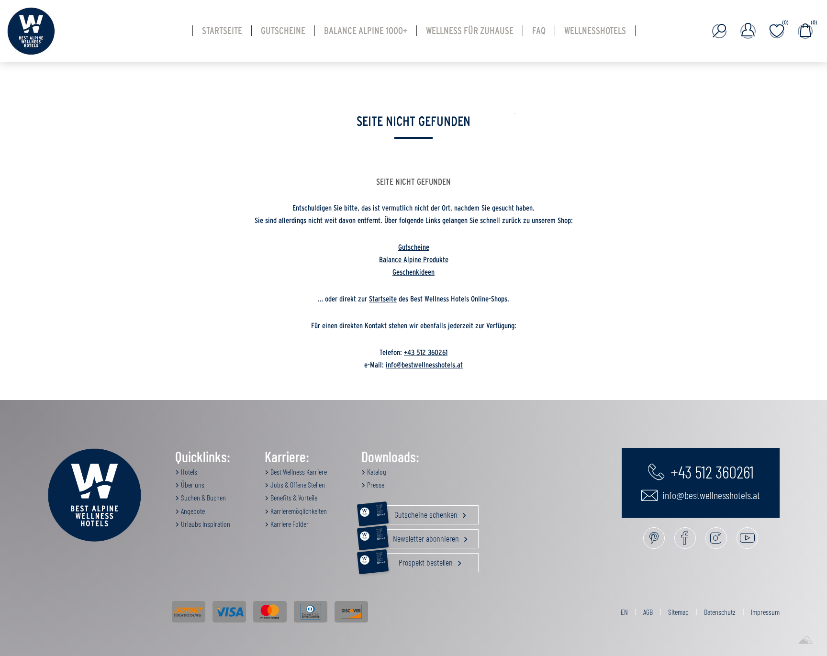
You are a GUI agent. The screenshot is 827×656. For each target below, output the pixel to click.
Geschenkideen (413, 272)
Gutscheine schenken (417, 512)
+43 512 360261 (425, 352)
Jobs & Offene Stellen (297, 484)
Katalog (376, 471)
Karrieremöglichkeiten (298, 510)
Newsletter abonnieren (418, 536)
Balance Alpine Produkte (413, 260)
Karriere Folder (289, 523)
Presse (375, 484)
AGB (648, 611)
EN (624, 611)
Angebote (192, 510)
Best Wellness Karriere (298, 471)
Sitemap (678, 611)
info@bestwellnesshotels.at (424, 365)
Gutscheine (413, 247)
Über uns (191, 484)
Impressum (765, 611)
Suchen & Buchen (202, 497)
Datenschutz (720, 611)
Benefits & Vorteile (293, 497)
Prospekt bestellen (415, 560)
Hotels (188, 471)
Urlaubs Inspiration (204, 523)
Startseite (383, 299)
